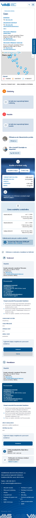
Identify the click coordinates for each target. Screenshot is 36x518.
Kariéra (5, 492)
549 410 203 (9, 38)
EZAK (5, 499)
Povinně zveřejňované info (27, 498)
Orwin (9, 511)
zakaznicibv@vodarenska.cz (11, 26)
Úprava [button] (18, 354)
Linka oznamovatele (26, 501)
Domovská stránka (9, 11)
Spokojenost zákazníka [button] (34, 46)
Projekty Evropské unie (10, 497)
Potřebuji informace (26, 490)
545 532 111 (8, 293)
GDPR (22, 504)
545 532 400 (9, 25)
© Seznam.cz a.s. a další (14, 52)
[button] (29, 4)
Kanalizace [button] (18, 443)
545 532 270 (9, 20)
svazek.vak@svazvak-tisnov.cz (14, 274)
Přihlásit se (13, 141)
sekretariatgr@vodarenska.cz (14, 294)
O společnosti (7, 495)
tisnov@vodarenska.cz (9, 40)
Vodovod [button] (18, 349)
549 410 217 (8, 272)
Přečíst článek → (9, 197)
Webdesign (4, 511)
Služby (22, 492)
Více (4, 29)
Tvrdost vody (24, 170)
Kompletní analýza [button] (13, 170)
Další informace (8, 502)
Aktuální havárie (8, 488)
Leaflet (5, 52)
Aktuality (23, 495)
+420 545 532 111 (11, 481)
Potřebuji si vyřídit (26, 488)
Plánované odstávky (9, 490)
